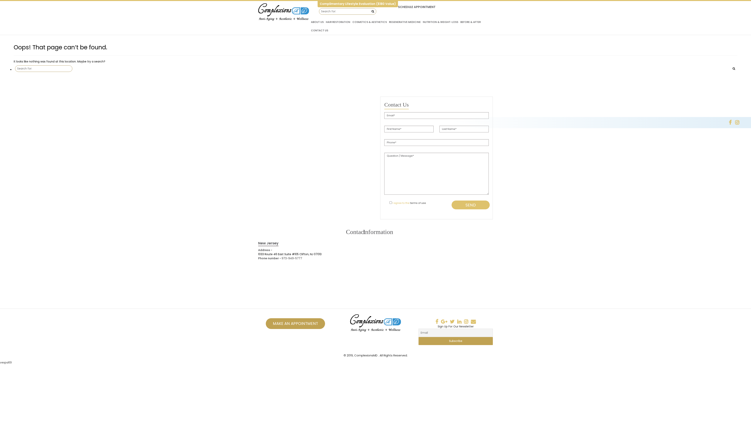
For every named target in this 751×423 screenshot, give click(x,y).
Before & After (470, 22)
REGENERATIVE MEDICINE (405, 22)
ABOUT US (317, 22)
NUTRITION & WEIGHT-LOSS (440, 22)
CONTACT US (319, 30)
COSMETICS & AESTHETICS (369, 22)
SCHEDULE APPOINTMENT (417, 7)
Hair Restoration (338, 22)
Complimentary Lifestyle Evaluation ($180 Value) (358, 4)
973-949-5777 (292, 258)
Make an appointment (295, 323)
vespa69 (6, 362)
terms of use (418, 203)
